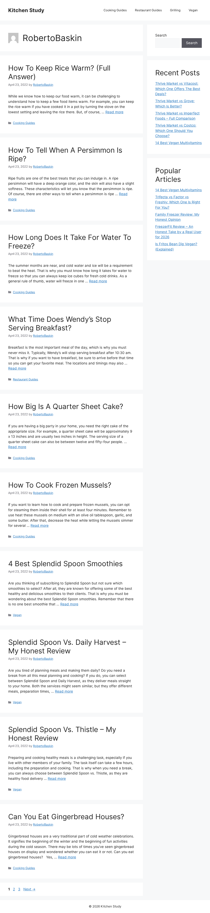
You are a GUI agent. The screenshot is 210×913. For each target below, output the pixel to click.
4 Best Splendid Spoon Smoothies (65, 563)
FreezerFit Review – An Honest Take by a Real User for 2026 (178, 232)
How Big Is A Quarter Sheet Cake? (65, 406)
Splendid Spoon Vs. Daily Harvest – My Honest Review (67, 646)
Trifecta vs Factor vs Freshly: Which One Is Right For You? (177, 202)
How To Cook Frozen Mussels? (59, 485)
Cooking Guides (115, 10)
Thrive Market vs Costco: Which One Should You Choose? (175, 130)
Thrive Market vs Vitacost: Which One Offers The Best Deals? (177, 88)
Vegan (193, 10)
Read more (114, 112)
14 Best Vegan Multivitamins (178, 143)
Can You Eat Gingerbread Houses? (68, 816)
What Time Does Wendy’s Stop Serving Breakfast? (59, 323)
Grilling (175, 10)
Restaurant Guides (148, 10)
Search (161, 35)
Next (29, 889)
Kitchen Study (26, 10)
